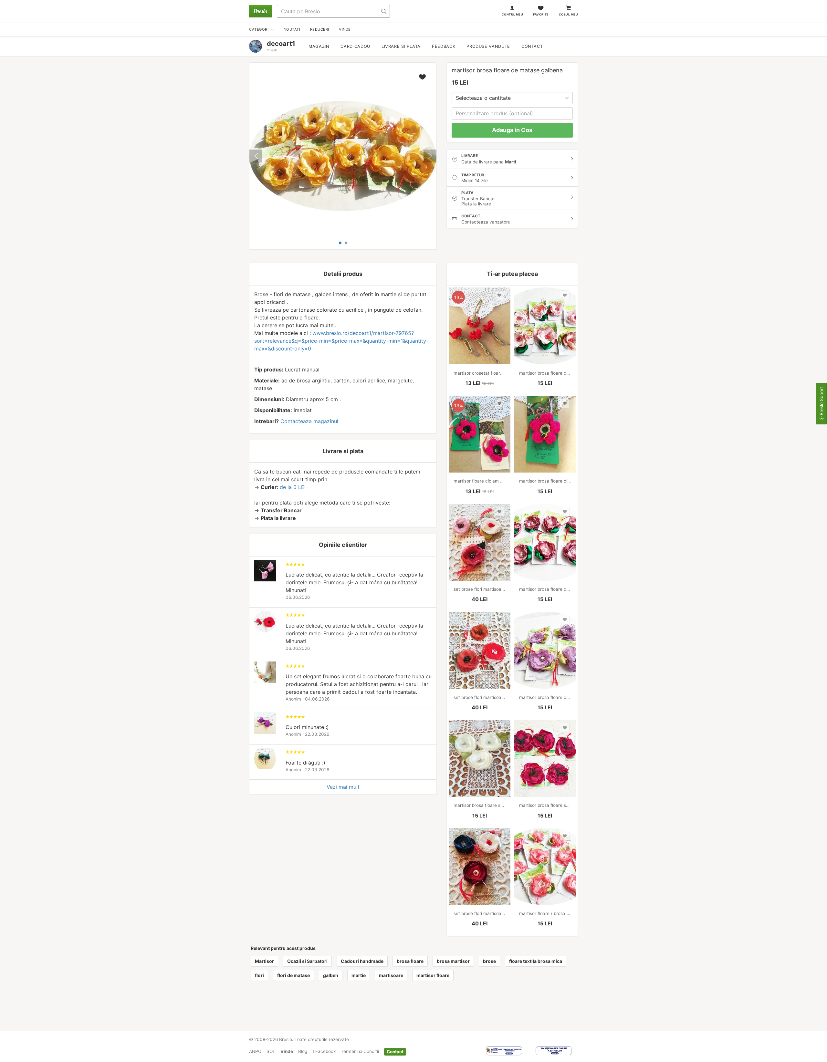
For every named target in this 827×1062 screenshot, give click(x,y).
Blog (302, 1051)
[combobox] (512, 98)
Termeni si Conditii (360, 1051)
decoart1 (281, 43)
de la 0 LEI (293, 487)
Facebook (325, 1051)
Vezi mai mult (343, 787)
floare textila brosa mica (535, 961)
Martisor (264, 961)
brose (489, 961)
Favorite (541, 14)
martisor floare (432, 975)
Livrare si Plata (401, 46)
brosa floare (410, 961)
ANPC (255, 1051)
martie (358, 975)
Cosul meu (568, 14)
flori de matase (293, 975)
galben (330, 975)
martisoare (391, 975)
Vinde (286, 1051)
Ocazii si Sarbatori (307, 961)
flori (259, 975)
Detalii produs (342, 273)
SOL (271, 1051)
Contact (532, 46)
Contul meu (512, 14)
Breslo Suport (821, 402)
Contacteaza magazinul (309, 421)
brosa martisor (453, 961)
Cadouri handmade (362, 961)
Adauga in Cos (512, 130)
